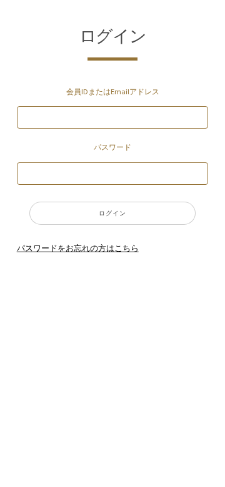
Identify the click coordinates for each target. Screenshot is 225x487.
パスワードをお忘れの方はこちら (78, 248)
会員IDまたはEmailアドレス (112, 91)
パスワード (112, 147)
